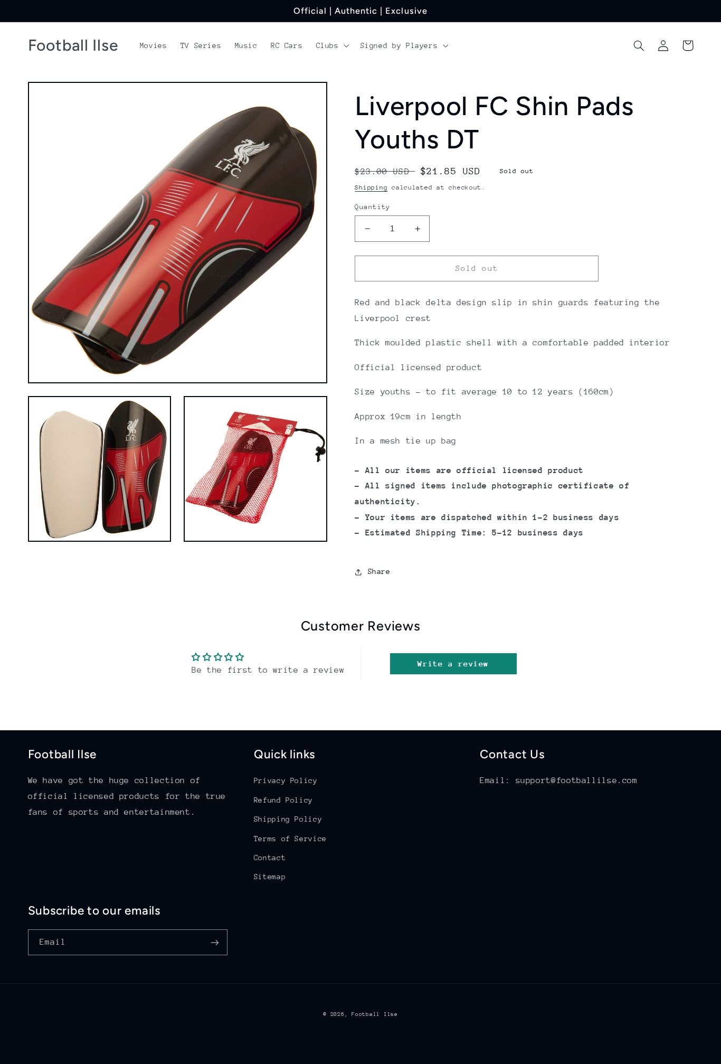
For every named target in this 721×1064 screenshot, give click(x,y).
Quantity (372, 207)
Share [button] (379, 571)
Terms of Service (290, 838)
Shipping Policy (288, 819)
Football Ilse (375, 1014)
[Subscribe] (214, 942)
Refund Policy (283, 800)
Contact (270, 857)
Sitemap (270, 876)
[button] (331, 45)
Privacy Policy (286, 780)
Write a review (453, 663)
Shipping (371, 187)
